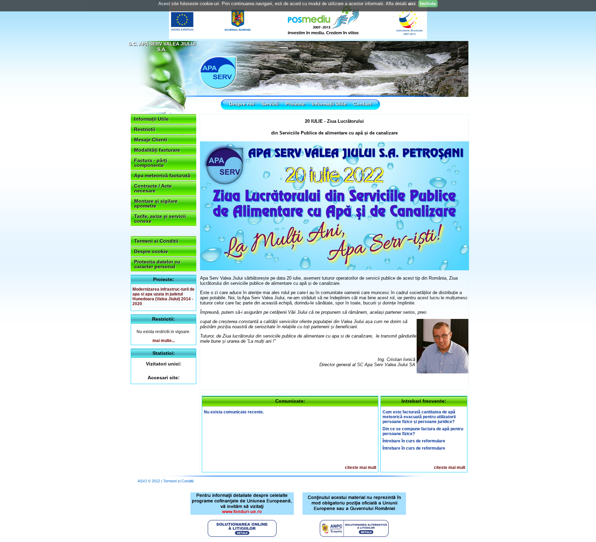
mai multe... (163, 340)
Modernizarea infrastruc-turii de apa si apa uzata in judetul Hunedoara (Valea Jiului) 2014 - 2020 (163, 296)
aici (412, 3)
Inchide (428, 3)
